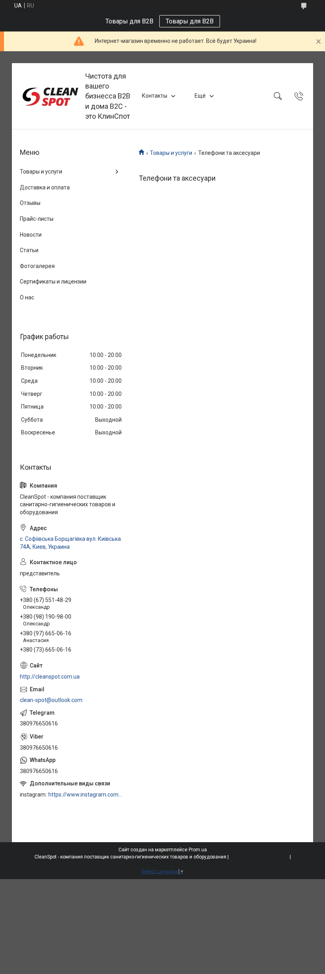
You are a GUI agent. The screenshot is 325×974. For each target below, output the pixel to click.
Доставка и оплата (45, 187)
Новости (31, 234)
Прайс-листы (37, 219)
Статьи (29, 250)
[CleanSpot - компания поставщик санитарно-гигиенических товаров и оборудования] (49, 96)
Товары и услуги (171, 153)
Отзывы (30, 203)
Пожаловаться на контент (259, 857)
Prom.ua (198, 849)
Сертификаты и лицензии (53, 281)
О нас (27, 297)
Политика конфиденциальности (162, 864)
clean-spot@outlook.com (51, 700)
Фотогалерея (37, 266)
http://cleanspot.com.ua (50, 676)
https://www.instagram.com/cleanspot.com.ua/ (85, 794)
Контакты (154, 96)
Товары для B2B (190, 21)
